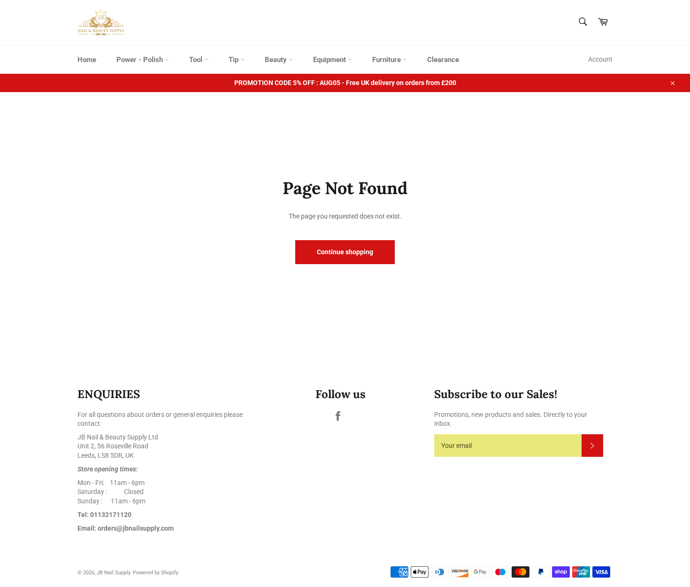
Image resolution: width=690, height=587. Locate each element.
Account (600, 59)
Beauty (277, 59)
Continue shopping (345, 252)
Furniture (387, 59)
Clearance (443, 59)
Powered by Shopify (155, 573)
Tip (234, 59)
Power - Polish (140, 59)
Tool (196, 59)
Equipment (330, 59)
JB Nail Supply (113, 573)
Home (86, 59)
